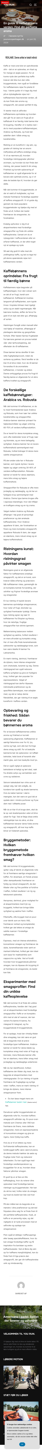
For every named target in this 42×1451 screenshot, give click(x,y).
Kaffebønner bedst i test (15, 1102)
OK (22, 1444)
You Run (9, 4)
